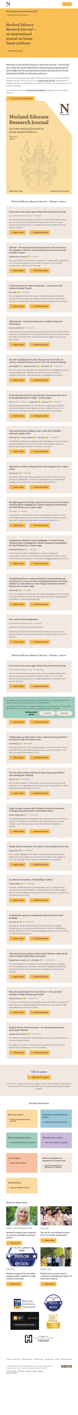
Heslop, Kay (33, 402)
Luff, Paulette (45, 366)
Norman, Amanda (15, 328)
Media (57, 1359)
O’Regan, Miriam (14, 883)
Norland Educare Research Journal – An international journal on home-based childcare (36, 1028)
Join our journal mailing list (22, 98)
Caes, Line (45, 402)
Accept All (47, 713)
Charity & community (13, 1228)
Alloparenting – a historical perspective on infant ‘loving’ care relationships (35, 322)
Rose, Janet (13, 292)
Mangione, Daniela (30, 366)
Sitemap (40, 1371)
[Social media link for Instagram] (62, 1366)
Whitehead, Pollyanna (16, 549)
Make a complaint (11, 1373)
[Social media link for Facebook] (65, 1366)
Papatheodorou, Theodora (17, 256)
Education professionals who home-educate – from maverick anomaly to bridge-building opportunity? (35, 993)
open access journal (46, 81)
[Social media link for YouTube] (68, 1366)
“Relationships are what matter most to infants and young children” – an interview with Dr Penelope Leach (39, 738)
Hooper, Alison (14, 850)
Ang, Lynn (12, 779)
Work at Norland (27, 1359)
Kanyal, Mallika (14, 366)
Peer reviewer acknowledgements (23, 619)
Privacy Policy (44, 703)
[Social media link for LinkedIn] (71, 1366)
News (30, 1228)
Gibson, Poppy (13, 590)
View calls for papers (40, 1077)
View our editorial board (20, 1187)
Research (24, 1228)
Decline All (64, 713)
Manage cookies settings (31, 713)
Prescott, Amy (13, 473)
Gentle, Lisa (13, 437)
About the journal (15, 51)
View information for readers (56, 1142)
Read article (18, 232)
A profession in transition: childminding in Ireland (30, 879)
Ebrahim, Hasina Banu (16, 815)
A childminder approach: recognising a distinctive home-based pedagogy (36, 916)
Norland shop (49, 1359)
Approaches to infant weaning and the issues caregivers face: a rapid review (38, 467)
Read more (15, 1243)
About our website (31, 1371)
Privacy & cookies (11, 1371)
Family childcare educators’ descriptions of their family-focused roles (39, 846)
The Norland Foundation (36, 90)
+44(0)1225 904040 (12, 1366)
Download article (40, 232)
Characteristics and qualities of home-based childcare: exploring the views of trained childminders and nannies (38, 954)
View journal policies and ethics (22, 1142)
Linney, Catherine (27, 437)
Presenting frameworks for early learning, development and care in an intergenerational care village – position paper (38, 396)
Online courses (38, 1359)
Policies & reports (66, 1359)
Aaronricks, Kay (14, 922)
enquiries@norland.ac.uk (27, 1366)
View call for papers (18, 1163)
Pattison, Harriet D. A (15, 998)
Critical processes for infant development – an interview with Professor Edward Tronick (35, 287)
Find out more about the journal (20, 1120)
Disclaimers (21, 1371)
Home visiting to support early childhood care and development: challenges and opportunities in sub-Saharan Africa (37, 809)
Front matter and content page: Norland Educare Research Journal (37, 211)
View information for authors (56, 1122)
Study (42, 1228)
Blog (46, 1228)
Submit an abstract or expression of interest (53, 1166)
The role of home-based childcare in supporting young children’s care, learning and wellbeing (37, 774)
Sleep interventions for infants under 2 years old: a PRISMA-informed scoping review (35, 432)
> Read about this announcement (17, 15)
